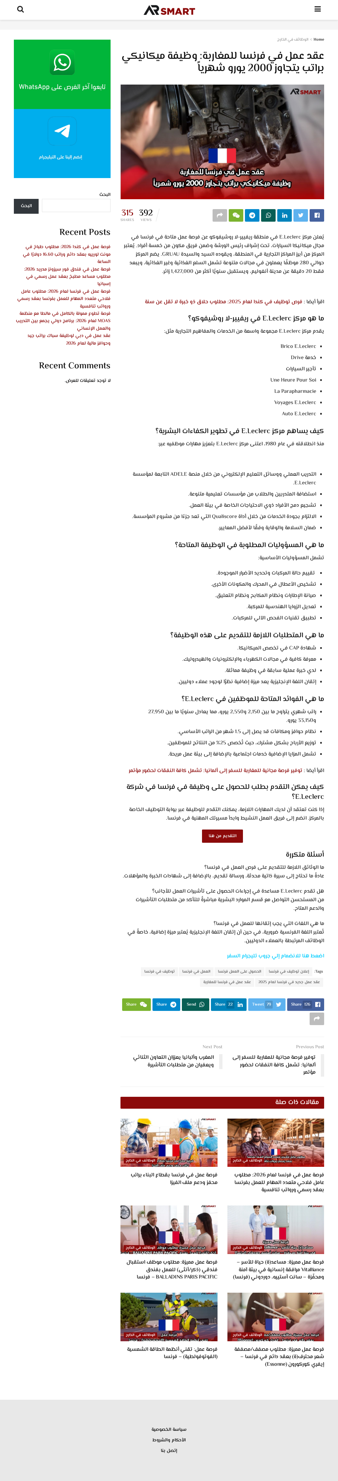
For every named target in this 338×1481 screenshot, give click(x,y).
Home (319, 40)
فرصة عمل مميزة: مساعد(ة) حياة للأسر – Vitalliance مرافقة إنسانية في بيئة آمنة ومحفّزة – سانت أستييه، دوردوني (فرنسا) (278, 1269)
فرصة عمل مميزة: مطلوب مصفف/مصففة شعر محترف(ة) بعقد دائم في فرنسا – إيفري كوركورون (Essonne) (279, 1357)
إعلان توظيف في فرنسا (289, 972)
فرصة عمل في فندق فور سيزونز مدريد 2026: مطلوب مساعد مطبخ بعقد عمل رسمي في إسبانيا (67, 277)
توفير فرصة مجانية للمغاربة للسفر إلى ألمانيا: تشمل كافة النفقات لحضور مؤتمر (215, 771)
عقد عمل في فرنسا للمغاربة (227, 982)
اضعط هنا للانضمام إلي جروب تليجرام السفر (275, 956)
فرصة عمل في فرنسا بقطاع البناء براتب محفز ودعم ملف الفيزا (174, 1179)
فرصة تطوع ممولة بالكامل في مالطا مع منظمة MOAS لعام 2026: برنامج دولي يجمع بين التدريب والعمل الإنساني (63, 321)
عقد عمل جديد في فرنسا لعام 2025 (289, 982)
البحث (105, 195)
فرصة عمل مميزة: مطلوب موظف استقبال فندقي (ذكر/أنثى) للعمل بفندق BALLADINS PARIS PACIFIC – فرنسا (171, 1269)
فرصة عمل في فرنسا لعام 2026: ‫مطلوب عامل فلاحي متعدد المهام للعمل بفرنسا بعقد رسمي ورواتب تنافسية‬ (279, 1182)
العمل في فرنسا (196, 972)
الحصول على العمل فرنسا (239, 972)
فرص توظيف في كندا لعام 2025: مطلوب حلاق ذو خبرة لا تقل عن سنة (223, 302)
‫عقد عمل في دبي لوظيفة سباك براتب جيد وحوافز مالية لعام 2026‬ (69, 339)
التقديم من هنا (222, 836)
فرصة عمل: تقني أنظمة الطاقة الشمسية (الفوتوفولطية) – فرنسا (172, 1353)
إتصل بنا (169, 1451)
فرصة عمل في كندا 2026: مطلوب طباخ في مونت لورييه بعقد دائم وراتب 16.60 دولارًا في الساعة (67, 254)
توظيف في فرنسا (159, 972)
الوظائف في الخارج (292, 40)
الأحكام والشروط (169, 1440)
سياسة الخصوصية (169, 1429)
